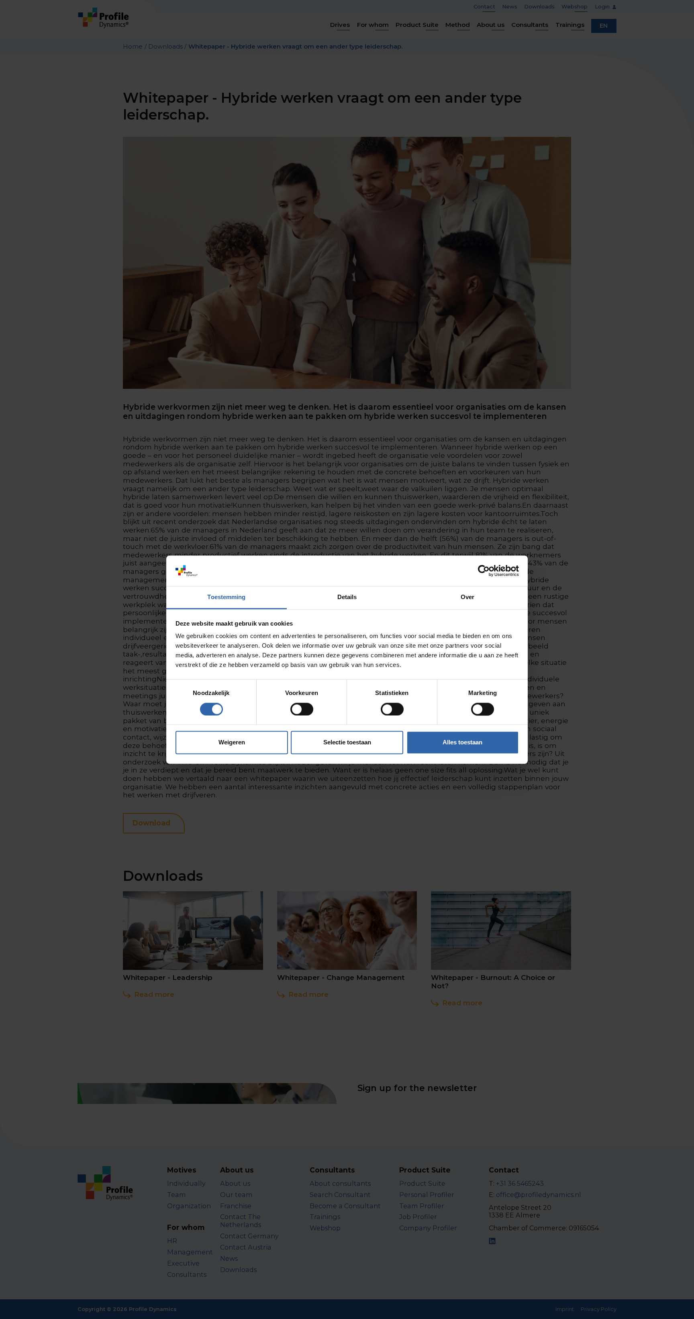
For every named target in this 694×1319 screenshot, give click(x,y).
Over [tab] (467, 597)
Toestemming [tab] (226, 597)
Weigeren (231, 742)
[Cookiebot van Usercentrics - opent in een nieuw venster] (484, 571)
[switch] (301, 709)
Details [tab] (347, 597)
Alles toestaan (462, 742)
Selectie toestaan (347, 742)
